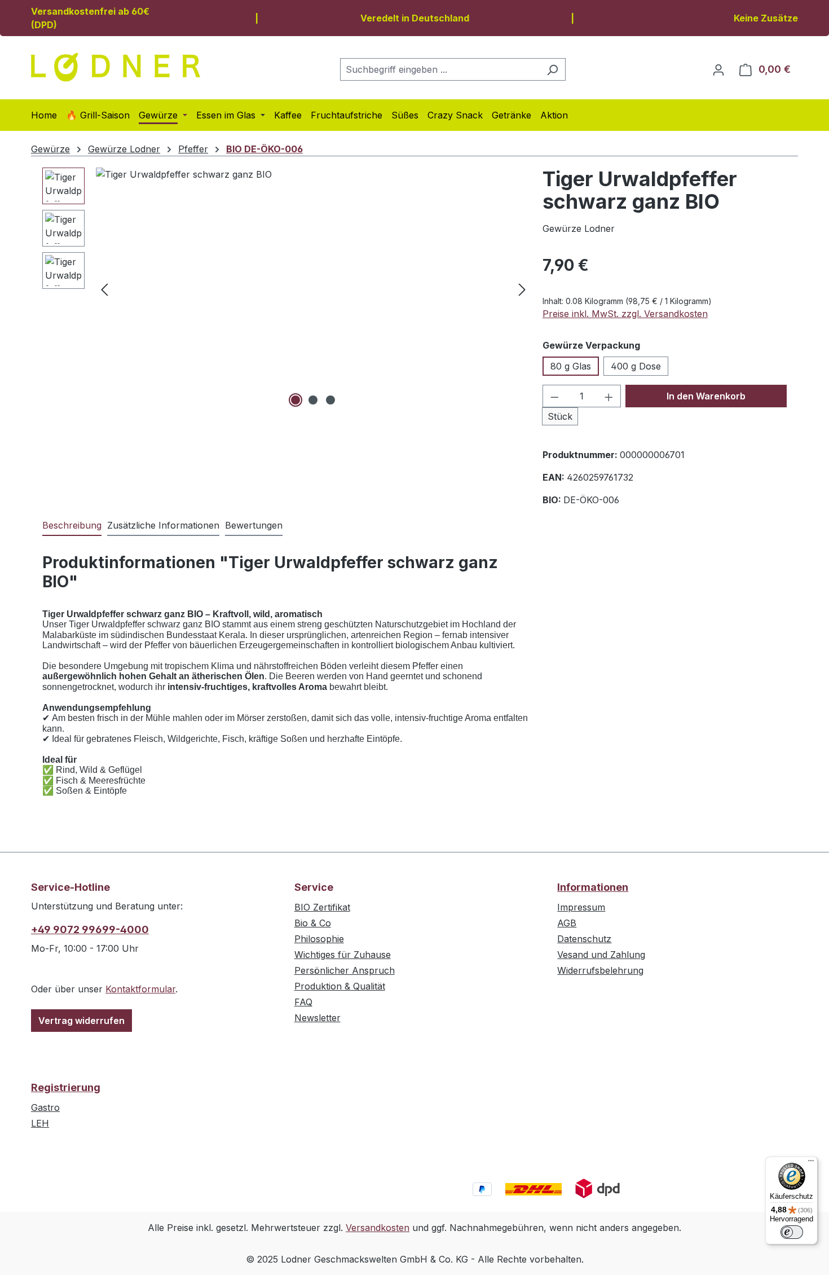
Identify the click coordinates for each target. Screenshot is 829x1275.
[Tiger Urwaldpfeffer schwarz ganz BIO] (313, 289)
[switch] (792, 1232)
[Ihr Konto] (718, 69)
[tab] (72, 526)
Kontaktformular (140, 989)
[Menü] (811, 1163)
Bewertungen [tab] (254, 525)
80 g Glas (570, 366)
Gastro (45, 1107)
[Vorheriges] (104, 289)
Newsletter (317, 1017)
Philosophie (319, 938)
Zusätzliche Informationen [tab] (163, 525)
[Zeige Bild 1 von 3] (295, 400)
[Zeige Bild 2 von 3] (313, 400)
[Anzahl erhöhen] (609, 396)
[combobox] (440, 69)
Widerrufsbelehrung (600, 970)
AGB (566, 923)
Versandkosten (377, 1227)
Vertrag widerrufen (81, 1020)
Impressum (581, 907)
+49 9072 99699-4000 (90, 929)
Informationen (592, 887)
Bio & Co (312, 923)
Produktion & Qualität (339, 986)
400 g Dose (636, 366)
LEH (40, 1123)
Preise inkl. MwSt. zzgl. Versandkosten (625, 313)
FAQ (303, 1002)
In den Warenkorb (706, 396)
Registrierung (65, 1087)
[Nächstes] (522, 289)
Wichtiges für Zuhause (342, 954)
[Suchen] (552, 69)
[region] (287, 289)
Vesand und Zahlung (601, 954)
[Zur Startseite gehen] (115, 67)
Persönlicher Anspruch (344, 970)
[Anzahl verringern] (554, 396)
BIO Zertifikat (322, 907)
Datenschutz (584, 938)
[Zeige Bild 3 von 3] (330, 400)
